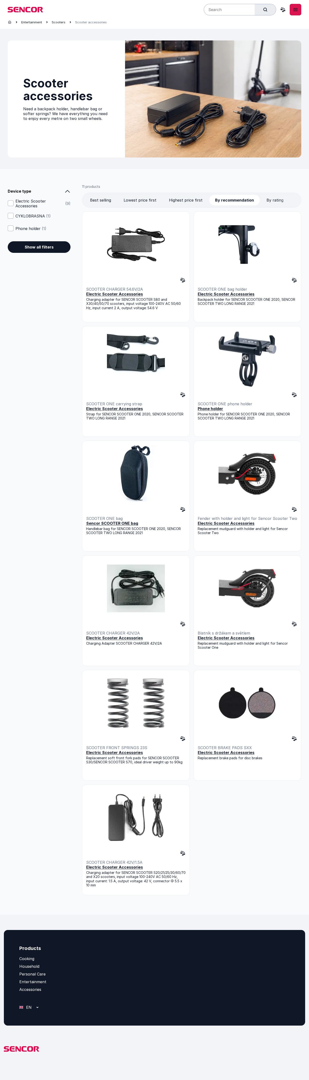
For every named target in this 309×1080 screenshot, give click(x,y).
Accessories (30, 989)
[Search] (265, 9)
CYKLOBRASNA (33, 216)
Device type (19, 191)
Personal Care (32, 974)
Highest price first (186, 200)
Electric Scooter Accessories (42, 203)
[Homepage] (10, 22)
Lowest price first (140, 200)
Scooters (58, 22)
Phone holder (30, 228)
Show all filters (39, 247)
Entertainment (31, 22)
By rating (275, 200)
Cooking (26, 958)
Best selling (100, 200)
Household (29, 966)
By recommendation (234, 200)
